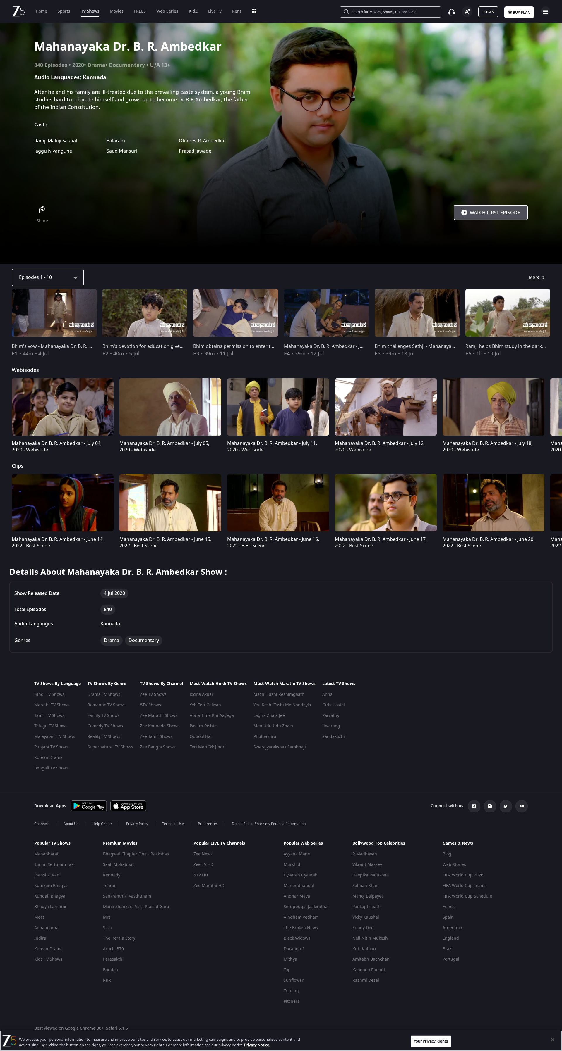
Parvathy (330, 715)
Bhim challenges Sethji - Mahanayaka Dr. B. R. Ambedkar (437, 346)
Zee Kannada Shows (159, 726)
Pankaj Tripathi (367, 907)
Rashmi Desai (365, 980)
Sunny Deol (363, 928)
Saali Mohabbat (118, 865)
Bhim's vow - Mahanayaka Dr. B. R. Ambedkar (62, 346)
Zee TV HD (203, 865)
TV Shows (90, 11)
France (449, 907)
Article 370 (113, 949)
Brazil (448, 949)
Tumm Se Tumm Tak (53, 865)
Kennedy (111, 875)
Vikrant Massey (367, 865)
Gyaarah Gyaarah (301, 875)
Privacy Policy (137, 823)
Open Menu (545, 11)
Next (555, 314)
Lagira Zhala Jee (269, 715)
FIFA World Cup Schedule (467, 896)
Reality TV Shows (104, 737)
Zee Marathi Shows (158, 715)
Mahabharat (46, 854)
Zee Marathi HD (208, 886)
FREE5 (140, 11)
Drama (96, 65)
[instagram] (490, 806)
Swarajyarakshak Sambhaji (279, 747)
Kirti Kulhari (364, 949)
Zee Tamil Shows (156, 737)
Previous (6, 314)
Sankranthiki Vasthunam (127, 896)
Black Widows (297, 938)
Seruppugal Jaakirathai (306, 907)
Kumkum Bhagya (51, 886)
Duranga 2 (294, 949)
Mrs (107, 917)
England (451, 938)
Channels (41, 823)
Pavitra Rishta (203, 726)
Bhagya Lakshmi (50, 907)
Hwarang (331, 726)
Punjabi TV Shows (51, 747)
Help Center (102, 823)
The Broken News (301, 928)
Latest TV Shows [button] (338, 684)
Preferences (208, 823)
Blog (447, 854)
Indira (40, 938)
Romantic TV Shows (107, 705)
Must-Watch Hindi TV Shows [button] (218, 684)
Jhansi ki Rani (47, 875)
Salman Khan (365, 886)
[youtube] (521, 806)
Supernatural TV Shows (110, 747)
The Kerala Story (119, 938)
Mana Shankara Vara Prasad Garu (136, 907)
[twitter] (506, 806)
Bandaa (110, 970)
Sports (64, 11)
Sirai (107, 928)
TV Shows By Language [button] (57, 684)
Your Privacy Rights (431, 1041)
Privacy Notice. (257, 1045)
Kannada (110, 624)
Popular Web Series (303, 843)
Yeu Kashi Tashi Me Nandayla (282, 705)
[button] (64, 845)
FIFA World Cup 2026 (463, 875)
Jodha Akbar (201, 694)
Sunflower (294, 980)
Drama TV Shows (104, 694)
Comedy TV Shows (105, 726)
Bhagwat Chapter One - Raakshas (136, 854)
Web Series (167, 11)
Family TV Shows (104, 715)
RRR (107, 980)
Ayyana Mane (297, 854)
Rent (236, 11)
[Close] (552, 1039)
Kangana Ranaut (368, 970)
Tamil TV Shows (49, 715)
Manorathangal (299, 886)
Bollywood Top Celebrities (378, 843)
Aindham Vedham (301, 917)
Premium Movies (120, 843)
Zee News (203, 854)
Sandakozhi (333, 737)
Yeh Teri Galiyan (205, 705)
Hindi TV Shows (49, 694)
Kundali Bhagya (49, 896)
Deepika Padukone (370, 875)
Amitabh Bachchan (371, 959)
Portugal (451, 959)
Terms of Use (173, 823)
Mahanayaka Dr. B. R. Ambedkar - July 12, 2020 (334, 346)
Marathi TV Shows (51, 705)
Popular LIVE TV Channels (219, 843)
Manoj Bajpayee (368, 896)
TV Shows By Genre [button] (107, 684)
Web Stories (454, 865)
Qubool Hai (201, 737)
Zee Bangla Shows (158, 747)
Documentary (127, 65)
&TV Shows (150, 705)
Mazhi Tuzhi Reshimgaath (278, 694)
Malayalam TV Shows (54, 737)
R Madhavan (364, 854)
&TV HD (200, 875)
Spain (448, 917)
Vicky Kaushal (365, 917)
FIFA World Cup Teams (464, 886)
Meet (39, 917)
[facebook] (474, 806)
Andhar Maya (297, 896)
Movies (117, 11)
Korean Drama (48, 758)
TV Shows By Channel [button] (161, 684)
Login (488, 12)
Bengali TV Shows (51, 768)
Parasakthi (113, 959)
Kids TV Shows (48, 959)
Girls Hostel (333, 705)
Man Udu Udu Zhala (273, 726)
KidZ (193, 11)
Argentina (452, 928)
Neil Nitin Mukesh (370, 938)
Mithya (290, 959)
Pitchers (291, 1001)
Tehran (110, 886)
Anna (327, 694)
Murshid (292, 865)
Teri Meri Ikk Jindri (208, 747)
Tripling (291, 991)
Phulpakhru (264, 737)
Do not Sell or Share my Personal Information (269, 823)
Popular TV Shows (52, 843)
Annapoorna (46, 928)
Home (41, 11)
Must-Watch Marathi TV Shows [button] (284, 684)
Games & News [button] (458, 843)
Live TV (215, 11)
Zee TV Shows (153, 694)
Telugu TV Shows (50, 726)
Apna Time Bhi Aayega (212, 715)
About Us (71, 823)
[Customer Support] (451, 12)
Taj (286, 970)
